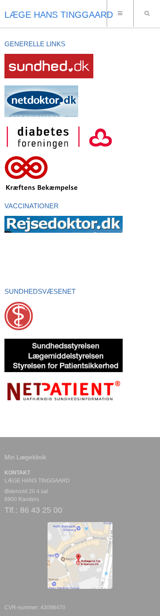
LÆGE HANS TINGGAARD (58, 15)
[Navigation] (120, 13)
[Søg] (146, 13)
